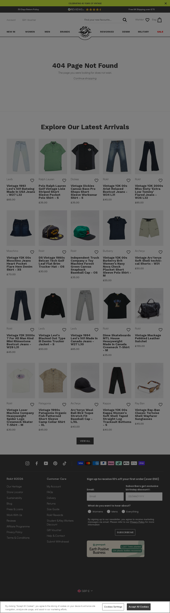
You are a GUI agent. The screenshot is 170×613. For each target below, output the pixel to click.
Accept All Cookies (139, 606)
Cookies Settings (113, 606)
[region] (85, 607)
